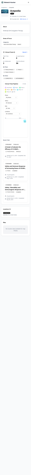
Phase (6, 95)
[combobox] (11, 97)
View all (24, 52)
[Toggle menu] (28, 2)
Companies (4, 7)
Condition (7, 111)
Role (6, 106)
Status (6, 100)
